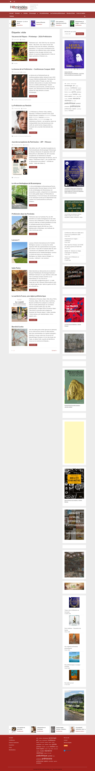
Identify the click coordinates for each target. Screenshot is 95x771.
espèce (70, 89)
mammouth (56, 748)
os (72, 100)
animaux (68, 83)
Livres (10, 747)
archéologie (68, 85)
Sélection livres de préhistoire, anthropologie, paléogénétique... (76, 131)
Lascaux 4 (15, 240)
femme (66, 92)
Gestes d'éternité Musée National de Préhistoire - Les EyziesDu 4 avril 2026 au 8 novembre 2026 (74, 73)
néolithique (68, 100)
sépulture (66, 110)
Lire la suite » (33, 60)
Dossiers (17, 13)
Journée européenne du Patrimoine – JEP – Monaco (31, 142)
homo (79, 94)
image (77, 96)
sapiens (74, 108)
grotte (74, 92)
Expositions (19, 25)
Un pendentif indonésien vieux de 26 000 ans (80, 728)
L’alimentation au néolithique (41, 728)
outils (75, 100)
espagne (46, 742)
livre (80, 96)
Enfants (12, 16)
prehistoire (67, 106)
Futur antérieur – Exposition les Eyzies (61, 22)
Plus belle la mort (69, 683)
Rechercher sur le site (70, 31)
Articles (26, 13)
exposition (78, 89)
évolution (71, 110)
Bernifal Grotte (17, 327)
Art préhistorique (44, 13)
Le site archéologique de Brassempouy (26, 183)
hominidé (70, 94)
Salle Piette (16, 268)
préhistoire (75, 106)
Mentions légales (67, 742)
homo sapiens (68, 96)
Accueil (11, 13)
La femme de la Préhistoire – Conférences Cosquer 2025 (33, 69)
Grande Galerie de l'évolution (74, 562)
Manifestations (27, 99)
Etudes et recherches (80, 731)
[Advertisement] (74, 442)
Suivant (54, 350)
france (69, 92)
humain (74, 96)
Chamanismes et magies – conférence (80, 22)
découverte (67, 89)
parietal (78, 103)
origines (45, 753)
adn (65, 83)
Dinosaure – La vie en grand (22, 22)
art (74, 85)
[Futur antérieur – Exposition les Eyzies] (74, 620)
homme (75, 94)
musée (70, 98)
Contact (65, 740)
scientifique (79, 108)
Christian (23, 39)
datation (79, 88)
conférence (73, 88)
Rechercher (80, 33)
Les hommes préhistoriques (57, 13)
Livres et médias (80, 13)
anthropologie (73, 83)
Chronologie (32, 13)
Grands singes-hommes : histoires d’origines (60, 728)
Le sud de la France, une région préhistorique (29, 296)
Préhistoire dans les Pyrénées (23, 214)
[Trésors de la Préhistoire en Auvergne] (74, 602)
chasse (76, 85)
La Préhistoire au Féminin (21, 105)
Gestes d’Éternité (40, 22)
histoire (66, 94)
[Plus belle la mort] (74, 675)
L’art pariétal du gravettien (20, 728)
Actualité (15, 63)
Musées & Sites (71, 13)
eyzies (43, 744)
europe (74, 89)
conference (67, 88)
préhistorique (68, 108)
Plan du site (66, 737)
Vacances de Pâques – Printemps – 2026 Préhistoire (32, 36)
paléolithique (70, 103)
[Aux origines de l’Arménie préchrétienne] (74, 639)
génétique (79, 92)
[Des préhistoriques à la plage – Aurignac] (74, 657)
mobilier (66, 98)
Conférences (78, 25)
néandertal (76, 98)
